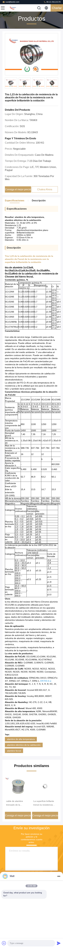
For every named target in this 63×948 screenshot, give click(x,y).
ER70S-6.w (45, 681)
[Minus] (59, 876)
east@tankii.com (12, 2)
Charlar (57, 8)
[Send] (58, 943)
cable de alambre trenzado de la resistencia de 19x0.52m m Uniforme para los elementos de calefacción (17, 803)
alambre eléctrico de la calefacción (24, 745)
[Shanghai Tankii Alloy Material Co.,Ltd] (13, 8)
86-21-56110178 (53, 2)
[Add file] (4, 943)
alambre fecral (14, 751)
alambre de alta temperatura (21, 739)
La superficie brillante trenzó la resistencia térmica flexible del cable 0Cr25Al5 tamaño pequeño (44, 803)
